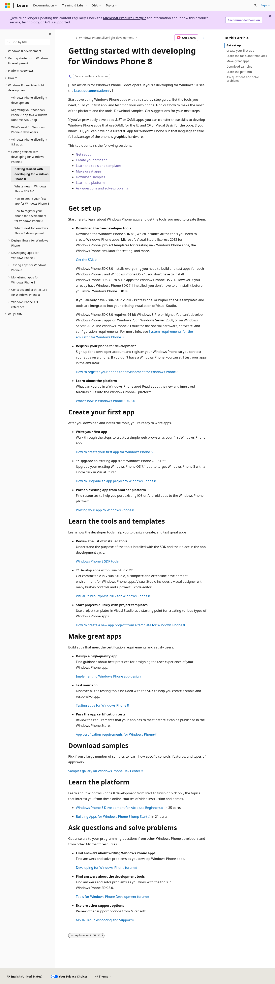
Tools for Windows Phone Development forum (111, 896)
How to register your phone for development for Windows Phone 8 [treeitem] (30, 216)
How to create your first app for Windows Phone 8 (114, 452)
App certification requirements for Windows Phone (115, 734)
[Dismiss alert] (270, 16)
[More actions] (203, 38)
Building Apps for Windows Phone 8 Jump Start (111, 816)
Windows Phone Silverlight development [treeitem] (29, 100)
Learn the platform (90, 182)
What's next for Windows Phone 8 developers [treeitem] (28, 129)
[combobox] (27, 42)
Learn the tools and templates (99, 165)
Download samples (90, 177)
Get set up (84, 154)
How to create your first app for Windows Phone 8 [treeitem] (31, 201)
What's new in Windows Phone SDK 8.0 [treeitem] (30, 188)
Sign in (265, 5)
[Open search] (255, 5)
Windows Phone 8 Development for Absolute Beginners (118, 807)
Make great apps (89, 171)
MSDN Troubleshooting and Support (104, 920)
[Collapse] (50, 34)
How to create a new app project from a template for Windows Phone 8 (130, 625)
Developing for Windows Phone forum (105, 867)
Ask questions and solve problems (102, 188)
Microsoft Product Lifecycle (124, 18)
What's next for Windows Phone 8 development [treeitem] (31, 230)
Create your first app (92, 160)
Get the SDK (85, 259)
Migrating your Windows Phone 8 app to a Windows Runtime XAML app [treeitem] (29, 115)
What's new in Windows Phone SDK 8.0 (105, 401)
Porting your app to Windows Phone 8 (105, 510)
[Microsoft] (7, 5)
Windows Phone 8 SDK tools (97, 561)
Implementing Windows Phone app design (108, 676)
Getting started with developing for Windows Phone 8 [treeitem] (31, 174)
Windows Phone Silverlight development (106, 38)
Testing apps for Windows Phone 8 (102, 705)
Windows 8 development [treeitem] (24, 51)
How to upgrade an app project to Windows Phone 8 (116, 481)
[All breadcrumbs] (71, 38)
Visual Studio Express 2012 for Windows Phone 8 (113, 596)
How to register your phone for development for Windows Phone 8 (127, 372)
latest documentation (90, 90)
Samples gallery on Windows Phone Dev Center (104, 771)
